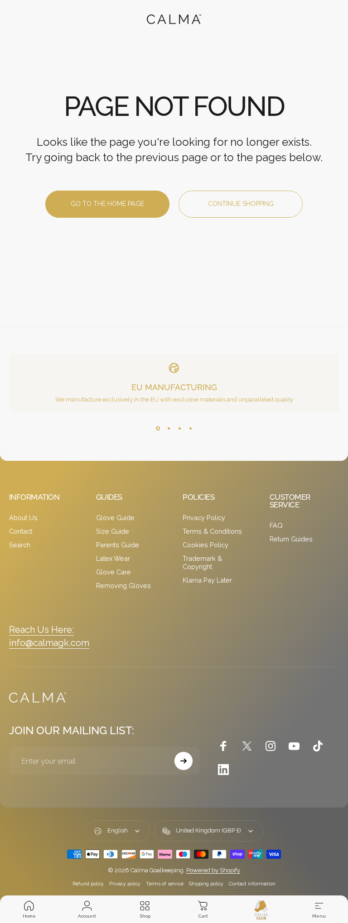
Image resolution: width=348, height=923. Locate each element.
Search (19, 545)
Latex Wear (113, 558)
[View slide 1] (157, 428)
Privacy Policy (204, 517)
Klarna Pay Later (207, 580)
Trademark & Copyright (202, 562)
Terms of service (165, 883)
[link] (41, 630)
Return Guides (291, 539)
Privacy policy (124, 883)
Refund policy (88, 883)
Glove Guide (115, 517)
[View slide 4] (190, 428)
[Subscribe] (183, 761)
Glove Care (113, 572)
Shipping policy (206, 883)
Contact (20, 531)
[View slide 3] (179, 428)
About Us (23, 517)
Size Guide (112, 531)
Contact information (252, 883)
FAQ (276, 525)
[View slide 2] (168, 428)
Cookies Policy (205, 545)
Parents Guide (117, 545)
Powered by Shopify (213, 870)
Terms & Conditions (212, 531)
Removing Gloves (123, 585)
